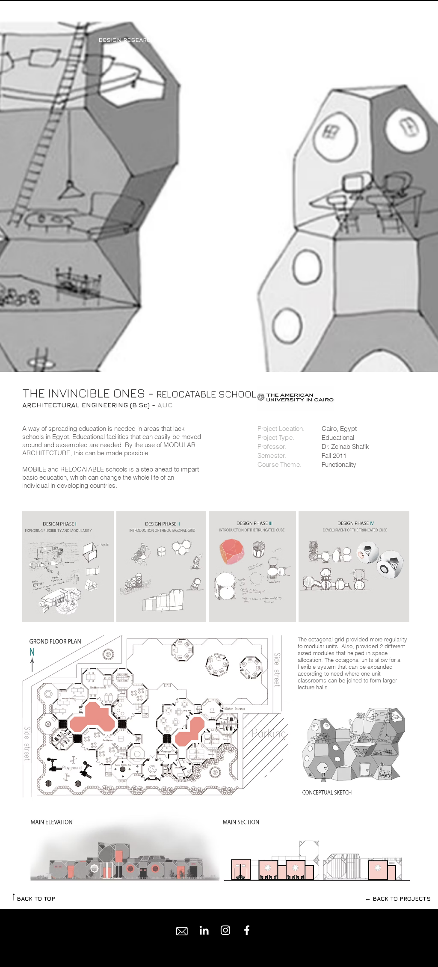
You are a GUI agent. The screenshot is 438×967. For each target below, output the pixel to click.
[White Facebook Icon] (246, 930)
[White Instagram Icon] (225, 930)
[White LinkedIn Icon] (204, 930)
